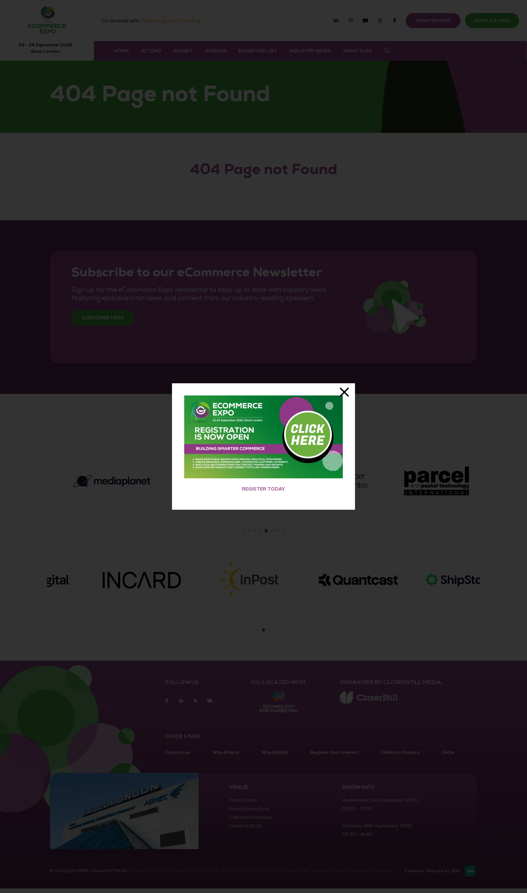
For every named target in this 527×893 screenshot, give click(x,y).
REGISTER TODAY (263, 489)
